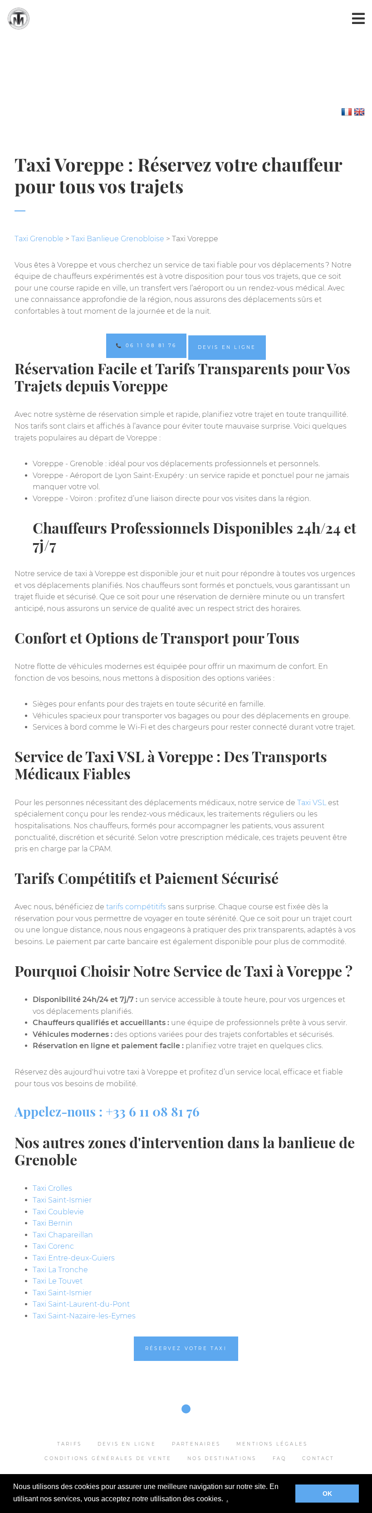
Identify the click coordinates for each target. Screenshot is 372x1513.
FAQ (280, 1458)
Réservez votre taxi (186, 1348)
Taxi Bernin (53, 1223)
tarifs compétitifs (136, 906)
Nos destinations (221, 1458)
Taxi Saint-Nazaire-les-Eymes (84, 1316)
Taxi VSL (311, 802)
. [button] (227, 1499)
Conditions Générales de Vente (107, 1458)
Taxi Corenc (53, 1246)
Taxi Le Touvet (58, 1281)
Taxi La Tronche (60, 1269)
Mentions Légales (272, 1444)
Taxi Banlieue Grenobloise (117, 238)
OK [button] (327, 1493)
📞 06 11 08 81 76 (146, 345)
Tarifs (69, 1444)
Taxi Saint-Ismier (62, 1200)
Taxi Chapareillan (63, 1235)
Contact (318, 1458)
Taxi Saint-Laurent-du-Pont (81, 1304)
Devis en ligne (227, 347)
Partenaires (196, 1444)
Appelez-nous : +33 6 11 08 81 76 (107, 1111)
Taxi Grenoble (39, 238)
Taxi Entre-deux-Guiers (74, 1258)
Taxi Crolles (52, 1188)
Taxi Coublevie (58, 1212)
